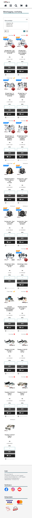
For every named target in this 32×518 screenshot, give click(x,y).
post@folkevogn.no (15, 478)
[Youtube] (21, 490)
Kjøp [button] (10, 71)
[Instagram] (14, 490)
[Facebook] (8, 490)
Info (9, 67)
